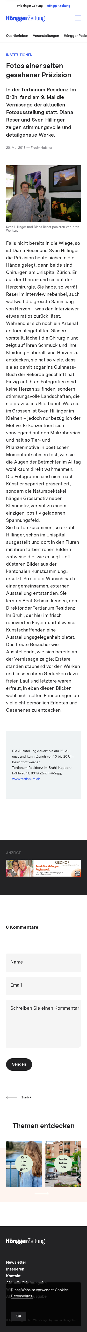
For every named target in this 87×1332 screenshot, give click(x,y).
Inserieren (15, 1269)
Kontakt (13, 1276)
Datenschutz (22, 1296)
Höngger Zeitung (58, 6)
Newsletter (16, 1263)
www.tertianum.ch (26, 779)
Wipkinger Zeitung (30, 6)
